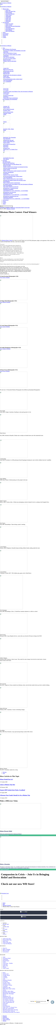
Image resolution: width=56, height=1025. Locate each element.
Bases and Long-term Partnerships (12, 26)
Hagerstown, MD (6, 987)
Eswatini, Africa (6, 982)
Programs (5, 160)
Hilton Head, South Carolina (9, 988)
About (4, 32)
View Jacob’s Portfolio (5, 326)
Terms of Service (6, 1019)
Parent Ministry (8, 29)
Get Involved (5, 33)
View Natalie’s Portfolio (5, 348)
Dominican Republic (7, 980)
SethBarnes (23, 1)
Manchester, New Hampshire (9, 992)
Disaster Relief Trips (7, 940)
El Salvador (5, 981)
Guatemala (5, 986)
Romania (5, 1004)
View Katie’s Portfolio (5, 277)
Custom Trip (8, 17)
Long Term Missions (9, 13)
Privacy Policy (6, 1018)
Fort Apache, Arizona (7, 985)
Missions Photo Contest (7, 240)
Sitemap (4, 1020)
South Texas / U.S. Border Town (10, 1007)
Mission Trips (6, 8)
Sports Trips (8, 20)
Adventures (5, 1)
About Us (5, 948)
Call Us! (4, 934)
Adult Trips (7, 10)
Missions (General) (11, 208)
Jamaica (4, 990)
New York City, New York (8, 1001)
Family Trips (8, 18)
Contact (4, 37)
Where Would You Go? (6, 779)
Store (53, 1)
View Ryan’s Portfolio (5, 371)
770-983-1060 (6, 926)
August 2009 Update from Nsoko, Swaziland (12, 790)
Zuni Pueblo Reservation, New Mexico (11, 1012)
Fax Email (5, 929)
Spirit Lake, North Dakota (8, 1008)
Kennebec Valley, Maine (8, 991)
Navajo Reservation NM (8, 998)
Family (4, 962)
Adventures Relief (7, 958)
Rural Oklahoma (6, 1006)
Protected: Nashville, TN (8, 997)
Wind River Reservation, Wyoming (10, 1009)
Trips (4, 48)
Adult (4, 957)
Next (4, 773)
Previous (4, 772)
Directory (5, 1015)
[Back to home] (5, 2)
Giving (47, 1)
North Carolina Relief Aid (8, 1002)
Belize (4, 972)
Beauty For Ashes (9, 23)
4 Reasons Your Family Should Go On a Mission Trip (15, 795)
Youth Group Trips (7, 942)
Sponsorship (33, 1)
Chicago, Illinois (6, 975)
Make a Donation (6, 949)
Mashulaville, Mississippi (8, 993)
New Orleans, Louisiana (8, 1000)
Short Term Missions (9, 31)
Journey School (8, 25)
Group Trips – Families (8, 963)
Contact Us (5, 931)
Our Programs (6, 22)
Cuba (4, 979)
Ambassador (8, 16)
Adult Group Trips (7, 938)
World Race (8, 21)
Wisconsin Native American (9, 1011)
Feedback (5, 1017)
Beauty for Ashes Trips (10, 11)
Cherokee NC (6, 974)
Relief (41, 1)
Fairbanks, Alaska (6, 983)
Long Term (5, 964)
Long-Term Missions (9, 28)
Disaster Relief (8, 12)
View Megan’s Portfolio (5, 302)
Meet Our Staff (6, 950)
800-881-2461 (6, 924)
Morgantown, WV (7, 996)
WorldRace (14, 1)
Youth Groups (8, 15)
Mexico (4, 995)
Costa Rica (5, 977)
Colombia (5, 976)
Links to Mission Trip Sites (7, 784)
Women (4, 967)
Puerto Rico (5, 1003)
